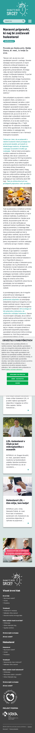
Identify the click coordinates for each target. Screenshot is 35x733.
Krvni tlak (6, 596)
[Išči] (23, 21)
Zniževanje (9, 41)
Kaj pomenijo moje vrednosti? (13, 662)
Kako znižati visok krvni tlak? (13, 620)
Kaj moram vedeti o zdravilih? (12, 674)
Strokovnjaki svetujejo (10, 633)
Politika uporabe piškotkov (13, 369)
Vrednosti (6, 608)
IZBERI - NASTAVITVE (17, 379)
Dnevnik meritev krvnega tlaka (13, 615)
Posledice (7, 603)
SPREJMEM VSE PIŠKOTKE (17, 374)
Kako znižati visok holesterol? (13, 669)
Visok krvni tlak (11, 590)
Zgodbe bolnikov (9, 628)
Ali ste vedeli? (8, 637)
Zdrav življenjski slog (10, 625)
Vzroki (6, 600)
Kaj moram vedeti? (9, 598)
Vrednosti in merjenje (10, 610)
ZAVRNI (17, 383)
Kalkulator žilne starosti (11, 613)
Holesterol (8, 642)
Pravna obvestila (14, 729)
